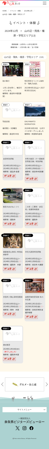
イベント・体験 (15, 11)
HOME (5, 11)
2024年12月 (28, 11)
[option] (28, 384)
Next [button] (45, 384)
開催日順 (14, 47)
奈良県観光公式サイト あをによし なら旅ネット (11, 3)
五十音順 (35, 47)
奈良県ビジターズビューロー (25, 420)
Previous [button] (3, 384)
